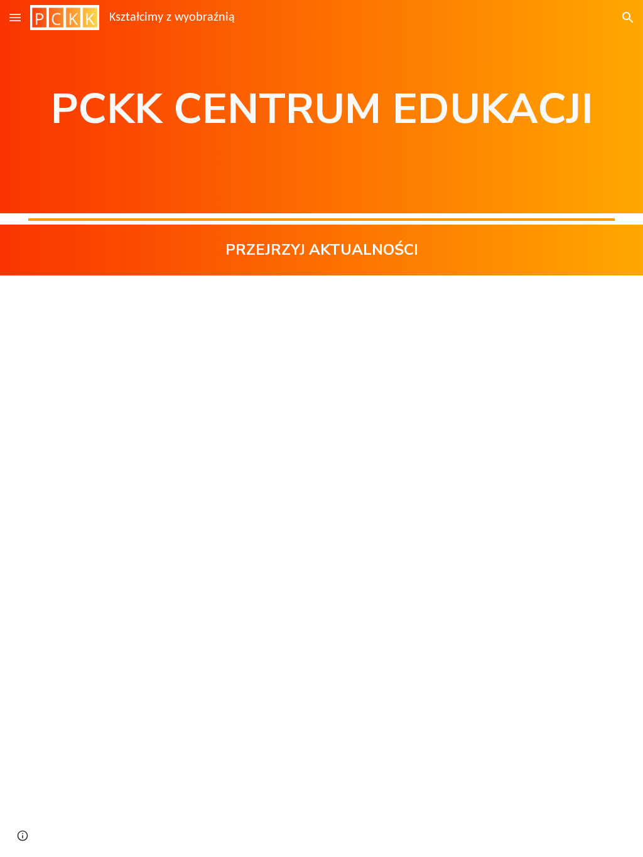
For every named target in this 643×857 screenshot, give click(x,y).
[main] (321, 107)
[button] (15, 17)
